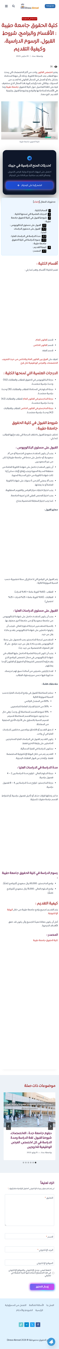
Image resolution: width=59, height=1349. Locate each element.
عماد (34, 56)
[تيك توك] (21, 1324)
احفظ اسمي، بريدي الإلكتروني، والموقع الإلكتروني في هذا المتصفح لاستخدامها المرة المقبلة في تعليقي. (29, 1273)
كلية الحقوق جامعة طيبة (45, 940)
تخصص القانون (45, 72)
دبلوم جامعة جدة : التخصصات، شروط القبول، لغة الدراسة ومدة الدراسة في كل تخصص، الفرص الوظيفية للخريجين (31, 1140)
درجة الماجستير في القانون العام (38, 399)
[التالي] (8, 1126)
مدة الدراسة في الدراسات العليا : (28, 236)
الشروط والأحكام (24, 1310)
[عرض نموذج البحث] (13, 6)
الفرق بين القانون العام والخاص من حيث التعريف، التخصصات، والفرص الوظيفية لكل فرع (30, 361)
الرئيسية (39, 1310)
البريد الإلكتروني (45, 1250)
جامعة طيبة (12, 87)
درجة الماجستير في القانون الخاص (37, 408)
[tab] (35, 1162)
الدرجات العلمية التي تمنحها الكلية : (32, 214)
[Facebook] (38, 1324)
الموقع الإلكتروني (45, 1263)
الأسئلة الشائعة (36, 1305)
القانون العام (41, 340)
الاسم (49, 1237)
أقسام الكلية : (42, 210)
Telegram (50, 6)
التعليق (49, 1198)
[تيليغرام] (26, 1324)
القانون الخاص (40, 345)
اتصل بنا (50, 1305)
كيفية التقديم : (41, 247)
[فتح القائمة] (6, 6)
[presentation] (29, 1109)
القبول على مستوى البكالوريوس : (28, 225)
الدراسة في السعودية (29, 18)
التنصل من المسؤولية (15, 1305)
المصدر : (39, 251)
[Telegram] (51, 1341)
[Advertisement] (29, 307)
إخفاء (36, 202)
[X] (32, 1324)
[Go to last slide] (50, 1126)
